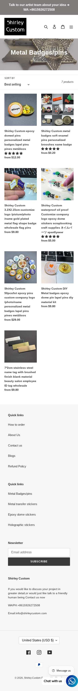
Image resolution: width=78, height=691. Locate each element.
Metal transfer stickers (22, 504)
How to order (16, 424)
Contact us (15, 445)
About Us (14, 435)
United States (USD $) (38, 640)
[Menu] (71, 26)
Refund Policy (17, 466)
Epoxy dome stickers (22, 514)
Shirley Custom (32, 678)
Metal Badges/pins (20, 493)
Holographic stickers (21, 524)
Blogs (11, 455)
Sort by (9, 78)
